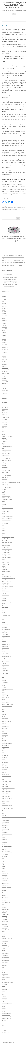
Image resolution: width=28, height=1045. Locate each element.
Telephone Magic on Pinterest (10, 284)
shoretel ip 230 (5, 878)
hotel (3, 639)
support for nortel (5, 929)
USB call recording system (7, 982)
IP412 (3, 675)
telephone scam (5, 958)
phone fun (4, 815)
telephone (4, 952)
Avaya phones (5, 484)
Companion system (6, 555)
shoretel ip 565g (5, 885)
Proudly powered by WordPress (8, 1042)
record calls (4, 849)
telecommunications (6, 946)
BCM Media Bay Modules (7, 499)
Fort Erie (3, 603)
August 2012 (4, 352)
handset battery (5, 624)
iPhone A (4, 678)
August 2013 (4, 335)
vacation (3, 986)
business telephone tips (7, 518)
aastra (3, 429)
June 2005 (4, 388)
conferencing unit (5, 564)
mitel (3, 711)
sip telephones (5, 897)
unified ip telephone (6, 977)
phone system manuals (7, 834)
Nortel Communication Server (8, 788)
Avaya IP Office (5, 472)
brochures (4, 506)
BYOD (3, 525)
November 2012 (5, 349)
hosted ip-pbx (5, 634)
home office (4, 627)
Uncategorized (5, 974)
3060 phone (4, 424)
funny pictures (5, 607)
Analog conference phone (7, 436)
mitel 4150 (4, 713)
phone (3, 813)
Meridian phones (5, 697)
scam (3, 861)
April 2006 (4, 378)
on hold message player (7, 805)
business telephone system (7, 516)
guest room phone (6, 615)
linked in (3, 684)
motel (3, 738)
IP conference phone (6, 656)
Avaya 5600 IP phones (6, 460)
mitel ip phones (5, 719)
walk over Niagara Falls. (7, 1003)
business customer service (7, 508)
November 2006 (5, 369)
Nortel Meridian (5, 793)
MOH (3, 731)
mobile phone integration (7, 730)
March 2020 (4, 306)
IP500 (3, 677)
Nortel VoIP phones (6, 796)
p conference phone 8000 (7, 808)
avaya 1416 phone (5, 456)
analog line (23, 206)
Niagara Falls (4, 765)
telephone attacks (5, 953)
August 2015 (4, 320)
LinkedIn (3, 685)
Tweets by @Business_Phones (8, 246)
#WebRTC (4, 404)
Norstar (3, 771)
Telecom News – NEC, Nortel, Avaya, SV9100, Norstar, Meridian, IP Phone (14, 5)
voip (3, 1001)
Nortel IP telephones (6, 791)
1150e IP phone (5, 412)
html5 (3, 649)
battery (3, 491)
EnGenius (4, 593)
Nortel (3, 779)
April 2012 (4, 357)
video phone (4, 989)
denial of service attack (6, 584)
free (2, 605)
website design (5, 1004)
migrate (3, 709)
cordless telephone (6, 571)
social (3, 905)
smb (3, 904)
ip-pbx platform (5, 673)
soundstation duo (5, 924)
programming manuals (6, 846)
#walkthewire (4, 402)
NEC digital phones (6, 753)
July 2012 (3, 354)
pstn (3, 847)
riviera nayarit (5, 854)
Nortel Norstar (5, 794)
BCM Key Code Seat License (7, 497)
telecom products (5, 943)
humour (3, 651)
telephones (4, 965)
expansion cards (5, 595)
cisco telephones (5, 547)
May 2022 (4, 301)
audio (3, 444)
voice (3, 994)
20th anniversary (5, 417)
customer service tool (6, 576)
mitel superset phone (6, 721)
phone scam (4, 830)
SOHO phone (4, 916)
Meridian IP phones (6, 695)
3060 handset (4, 422)
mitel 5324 (4, 716)
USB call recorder (5, 981)
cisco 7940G (4, 540)
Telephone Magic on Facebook (10, 277)
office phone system (6, 801)
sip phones (4, 895)
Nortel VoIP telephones (7, 798)
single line (4, 890)
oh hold (3, 803)
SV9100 (3, 934)
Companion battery (6, 552)
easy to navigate (5, 591)
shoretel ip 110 (5, 873)
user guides (4, 984)
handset (3, 622)
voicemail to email (5, 999)
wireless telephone (6, 1015)
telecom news (5, 941)
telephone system (5, 960)
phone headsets (5, 822)
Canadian (4, 530)
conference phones (6, 562)
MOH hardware (5, 735)
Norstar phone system (6, 776)
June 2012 (4, 356)
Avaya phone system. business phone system (11, 482)
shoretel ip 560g (5, 883)
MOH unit (4, 736)
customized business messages (8, 578)
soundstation (4, 923)
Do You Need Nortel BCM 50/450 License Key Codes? (13, 260)
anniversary (4, 441)
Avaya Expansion (5, 468)
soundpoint (4, 917)
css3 (3, 574)
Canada (3, 528)
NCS (3, 750)
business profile (5, 513)
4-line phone (4, 426)
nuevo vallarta (5, 800)
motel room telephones (7, 743)
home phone (4, 207)
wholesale (4, 1008)
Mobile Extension (5, 726)
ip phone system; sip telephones (9, 666)
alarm (13, 206)
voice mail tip (4, 996)
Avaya (3, 448)
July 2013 (3, 337)
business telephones (6, 520)
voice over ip (4, 998)
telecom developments (7, 938)
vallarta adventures (6, 987)
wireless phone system (6, 1013)
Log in (3, 1028)
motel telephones (5, 747)
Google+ (3, 612)
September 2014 (5, 322)
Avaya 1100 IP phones (6, 450)
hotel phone (4, 641)
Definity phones (5, 583)
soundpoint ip (5, 919)
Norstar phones (5, 777)
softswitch (4, 912)
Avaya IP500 (4, 474)
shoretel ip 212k (5, 876)
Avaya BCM (4, 462)
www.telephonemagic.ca (7, 1016)
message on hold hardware (7, 704)
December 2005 (5, 383)
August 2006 (4, 375)
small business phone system (8, 899)
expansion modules (6, 596)
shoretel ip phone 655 (6, 887)
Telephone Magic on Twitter (10, 279)
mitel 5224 (4, 714)
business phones (5, 511)
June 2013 (4, 339)
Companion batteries (6, 550)
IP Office (3, 658)
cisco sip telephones (6, 545)
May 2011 (4, 361)
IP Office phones (5, 661)
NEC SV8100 (4, 757)
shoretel (3, 871)
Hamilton (4, 620)
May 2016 (4, 311)
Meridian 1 (4, 694)
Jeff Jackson (4, 680)
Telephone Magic (8, 274)
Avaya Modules (5, 477)
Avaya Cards (4, 463)
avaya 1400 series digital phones (8, 451)
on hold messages (5, 806)
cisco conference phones (7, 542)
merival (3, 699)
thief (13, 209)
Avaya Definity (5, 467)
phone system (5, 832)
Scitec (3, 863)
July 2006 (3, 376)
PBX (2, 810)
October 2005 (4, 385)
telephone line (8, 209)
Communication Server (7, 549)
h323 (3, 617)
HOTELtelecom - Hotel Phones (10, 275)
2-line (3, 415)
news (3, 764)
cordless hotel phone (6, 567)
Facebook (4, 600)
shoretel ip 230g (5, 880)
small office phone (6, 902)
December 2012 (5, 347)
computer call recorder (6, 557)
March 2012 (4, 359)
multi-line (4, 748)
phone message (5, 825)
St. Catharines (5, 926)
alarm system (18, 206)
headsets (4, 625)
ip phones (4, 668)
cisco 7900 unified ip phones (8, 538)
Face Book (4, 598)
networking (4, 760)
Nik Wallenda (4, 769)
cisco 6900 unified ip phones (8, 537)
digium (3, 590)
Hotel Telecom (5, 646)
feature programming (6, 602)
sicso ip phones (5, 888)
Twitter (3, 972)
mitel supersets (5, 723)
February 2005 (5, 390)
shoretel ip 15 (4, 875)
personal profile (5, 812)
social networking (5, 909)
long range (4, 687)
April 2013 (4, 342)
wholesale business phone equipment (10, 1010)
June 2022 (4, 299)
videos (3, 991)
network (3, 759)
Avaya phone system (6, 480)
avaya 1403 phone (5, 453)
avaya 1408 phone (5, 455)
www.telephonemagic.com (7, 1018)
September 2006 (5, 373)
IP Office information (6, 660)
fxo (2, 608)
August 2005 (4, 386)
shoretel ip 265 (5, 882)
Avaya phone (4, 479)
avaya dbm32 (4, 465)
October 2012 (4, 351)
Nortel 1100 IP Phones (6, 781)
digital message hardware (7, 586)
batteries (4, 489)
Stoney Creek (4, 928)
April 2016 (4, 313)
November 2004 (5, 392)
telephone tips (5, 962)
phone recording (5, 829)
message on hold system (7, 706)
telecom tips (4, 945)
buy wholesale (5, 523)
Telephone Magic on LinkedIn (10, 281)
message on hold (5, 702)
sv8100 (3, 931)
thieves (15, 209)
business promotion (6, 514)
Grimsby (3, 614)
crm (2, 573)
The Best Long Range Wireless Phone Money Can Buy (13, 255)
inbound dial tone (5, 653)
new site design (5, 762)
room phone (4, 856)
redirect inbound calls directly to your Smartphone (12, 853)
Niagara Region (5, 767)
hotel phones (4, 643)
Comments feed (5, 1032)
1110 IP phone (5, 407)
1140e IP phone (5, 410)
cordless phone (5, 569)
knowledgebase (5, 682)
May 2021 (4, 305)
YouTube (4, 1020)
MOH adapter (5, 733)
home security (11, 207)
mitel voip (4, 724)
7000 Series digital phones (7, 427)
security (21, 207)
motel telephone (5, 745)
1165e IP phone (5, 414)
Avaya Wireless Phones (6, 487)
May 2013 (4, 340)
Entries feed (4, 1030)
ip (2, 654)
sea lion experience (6, 864)
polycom (3, 841)
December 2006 (5, 368)
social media (4, 907)
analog (3, 434)
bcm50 (3, 501)
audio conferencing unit (7, 446)
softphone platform (6, 911)
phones (3, 835)
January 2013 (4, 345)
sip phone (4, 893)
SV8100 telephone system (7, 933)
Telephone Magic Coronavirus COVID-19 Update (12, 265)
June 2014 (4, 325)
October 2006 (4, 371)
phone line (16, 207)
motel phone (4, 740)
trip (2, 970)
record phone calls (6, 851)
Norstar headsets (5, 774)
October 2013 (4, 332)
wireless (3, 1011)
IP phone (4, 663)
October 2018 (4, 308)
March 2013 (4, 344)
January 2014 (4, 328)
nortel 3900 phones (6, 783)
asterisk (3, 443)
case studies (4, 532)
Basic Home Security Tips (10, 26)
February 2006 (5, 381)
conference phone (5, 561)
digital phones (5, 588)
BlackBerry (4, 504)
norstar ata (4, 772)
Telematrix (4, 950)
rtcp (2, 859)
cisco (3, 535)
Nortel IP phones (5, 789)
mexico (3, 707)
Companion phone (6, 554)
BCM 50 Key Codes (6, 496)
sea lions (3, 866)
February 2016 (5, 316)
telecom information (6, 940)
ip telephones (5, 670)
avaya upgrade (5, 485)
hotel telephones (5, 648)
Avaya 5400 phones (6, 458)
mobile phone (5, 728)
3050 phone (4, 421)
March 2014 (4, 327)
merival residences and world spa (9, 701)
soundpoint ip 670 (5, 921)
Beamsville (4, 503)
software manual (5, 914)
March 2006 (4, 380)
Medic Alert (4, 690)
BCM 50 (3, 494)
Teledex (3, 948)
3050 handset (4, 419)
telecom (3, 936)
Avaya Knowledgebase (6, 475)
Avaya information (6, 470)
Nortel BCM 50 (5, 786)
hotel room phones (6, 644)
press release (4, 842)
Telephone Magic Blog (9, 286)
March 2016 (4, 315)
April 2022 (4, 303)
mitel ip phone (5, 718)
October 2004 (4, 393)
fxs (2, 610)
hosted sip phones (6, 636)
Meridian (4, 692)
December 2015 (5, 318)
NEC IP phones (5, 755)
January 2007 (4, 366)
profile (3, 844)
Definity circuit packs (6, 581)
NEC (3, 752)
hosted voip (4, 637)
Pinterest (4, 837)
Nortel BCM (4, 784)
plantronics (4, 839)
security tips (4, 870)
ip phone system (5, 665)
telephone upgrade (6, 963)
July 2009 (3, 363)
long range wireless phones (7, 689)
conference (4, 559)
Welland (3, 1006)
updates (3, 979)
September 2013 (5, 334)
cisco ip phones (5, 544)
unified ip (4, 975)
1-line (3, 405)
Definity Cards (5, 579)
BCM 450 (3, 492)
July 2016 (3, 310)
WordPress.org (5, 1033)
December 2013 (5, 330)
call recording (4, 526)
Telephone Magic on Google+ (10, 282)
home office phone (6, 629)
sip (2, 892)
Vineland (3, 993)
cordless (3, 566)
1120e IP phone (5, 409)
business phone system (7, 509)
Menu (14, 13)
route (3, 858)
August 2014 (4, 323)
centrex (3, 533)
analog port (4, 439)
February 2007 (5, 364)
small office (4, 900)
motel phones (5, 742)
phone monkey (5, 827)
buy (2, 521)
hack (3, 619)
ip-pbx (3, 672)
